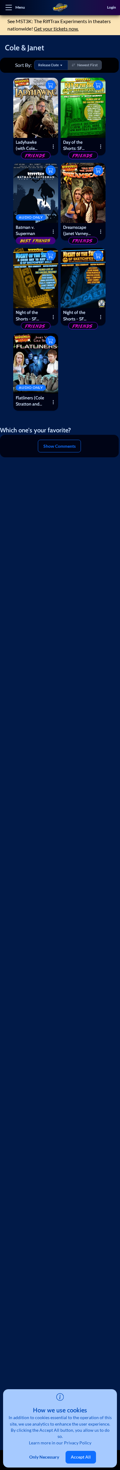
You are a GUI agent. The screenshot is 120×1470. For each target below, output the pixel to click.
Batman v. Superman (25, 230)
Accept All (81, 1457)
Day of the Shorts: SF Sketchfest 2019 (78, 146)
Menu (20, 7)
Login (111, 7)
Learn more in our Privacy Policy (60, 1442)
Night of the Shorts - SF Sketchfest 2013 (78, 316)
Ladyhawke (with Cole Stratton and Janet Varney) (28, 146)
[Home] (60, 7)
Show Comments (59, 446)
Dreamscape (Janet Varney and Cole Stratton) (75, 231)
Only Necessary (44, 1457)
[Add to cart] (51, 85)
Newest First (87, 65)
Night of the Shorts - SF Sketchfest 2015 (31, 316)
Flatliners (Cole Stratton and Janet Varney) (30, 402)
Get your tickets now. (56, 28)
